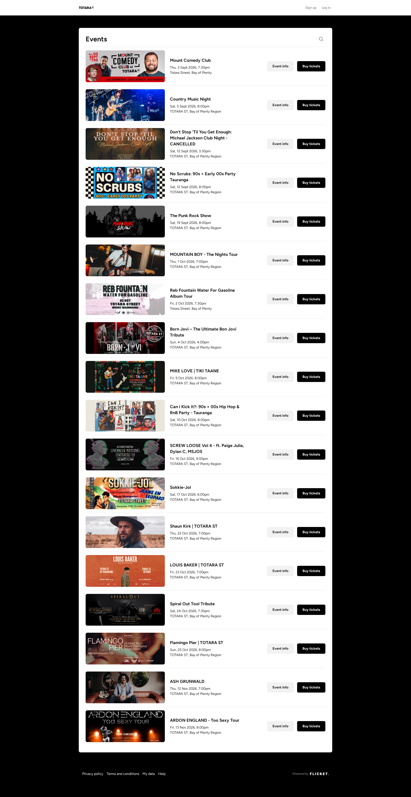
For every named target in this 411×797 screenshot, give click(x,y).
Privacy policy (92, 774)
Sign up (311, 8)
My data (149, 774)
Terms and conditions (123, 774)
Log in (326, 8)
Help (161, 774)
